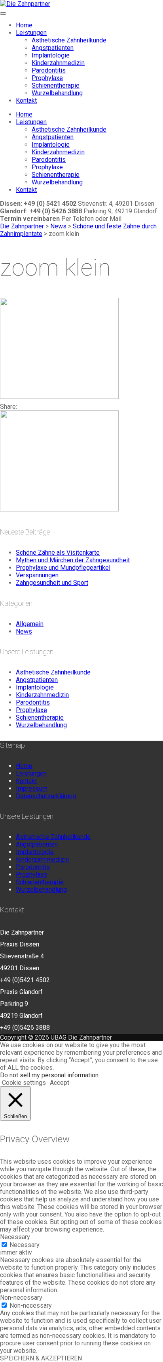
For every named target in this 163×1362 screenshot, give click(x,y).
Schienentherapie (56, 85)
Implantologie (51, 55)
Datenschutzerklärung (46, 796)
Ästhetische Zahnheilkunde (69, 40)
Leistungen (31, 32)
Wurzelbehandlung (57, 93)
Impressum (31, 788)
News (24, 631)
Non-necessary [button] (21, 1297)
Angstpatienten (53, 48)
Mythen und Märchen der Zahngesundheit (73, 560)
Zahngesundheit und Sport (52, 582)
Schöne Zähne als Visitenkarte (58, 552)
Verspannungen (37, 575)
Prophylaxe (47, 78)
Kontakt (26, 100)
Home (24, 25)
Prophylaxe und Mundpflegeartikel (63, 567)
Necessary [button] (15, 1237)
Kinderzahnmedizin (58, 63)
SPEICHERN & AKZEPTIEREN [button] (41, 1358)
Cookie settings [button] (24, 1082)
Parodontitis (49, 70)
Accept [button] (59, 1082)
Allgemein (30, 624)
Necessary (24, 1245)
